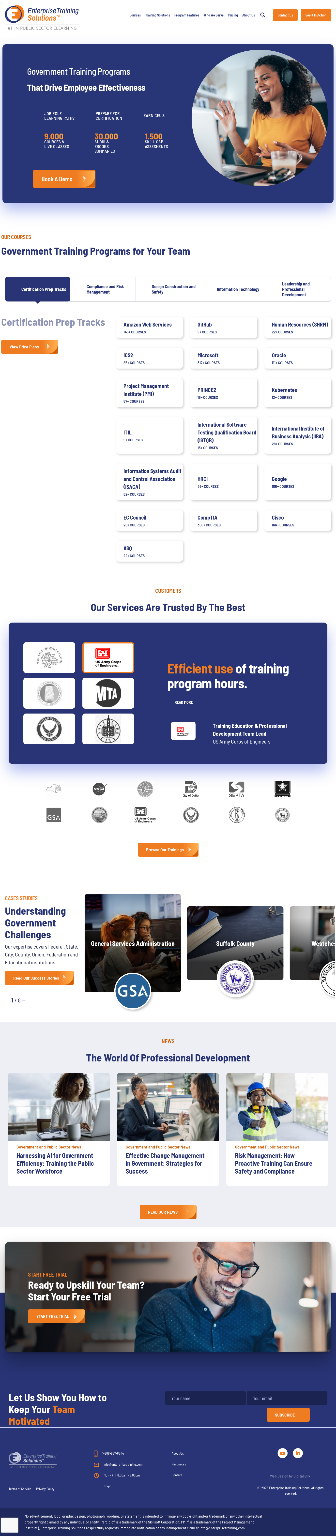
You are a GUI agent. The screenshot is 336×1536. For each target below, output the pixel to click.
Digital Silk (301, 1476)
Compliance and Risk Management (105, 289)
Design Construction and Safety (174, 289)
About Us (248, 15)
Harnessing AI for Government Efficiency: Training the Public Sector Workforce (55, 1163)
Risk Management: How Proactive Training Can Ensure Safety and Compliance (273, 1163)
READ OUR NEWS (163, 1212)
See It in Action (315, 15)
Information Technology (238, 289)
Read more (184, 702)
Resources (179, 1464)
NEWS (168, 1041)
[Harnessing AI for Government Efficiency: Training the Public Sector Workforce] (59, 1107)
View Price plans (24, 346)
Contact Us (285, 15)
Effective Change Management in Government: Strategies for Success (165, 1163)
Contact (177, 1475)
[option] (58, 1129)
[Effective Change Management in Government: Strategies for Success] (168, 1107)
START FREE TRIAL (52, 1316)
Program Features (186, 15)
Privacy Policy (45, 1489)
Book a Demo (57, 178)
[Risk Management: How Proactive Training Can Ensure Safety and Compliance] (277, 1107)
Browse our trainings (165, 849)
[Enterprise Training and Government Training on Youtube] (283, 1452)
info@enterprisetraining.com (122, 1464)
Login (107, 1486)
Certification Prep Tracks (43, 289)
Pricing (233, 15)
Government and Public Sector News (48, 1146)
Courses (135, 15)
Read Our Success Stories (36, 978)
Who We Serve (214, 15)
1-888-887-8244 (113, 1453)
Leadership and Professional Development (296, 289)
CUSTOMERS (168, 590)
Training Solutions (157, 15)
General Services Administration (133, 943)
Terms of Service (20, 1489)
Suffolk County (235, 943)
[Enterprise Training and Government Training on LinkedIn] (298, 1452)
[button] (34, 1000)
